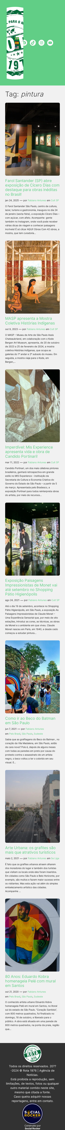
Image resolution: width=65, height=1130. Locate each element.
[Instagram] (41, 43)
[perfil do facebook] (24, 43)
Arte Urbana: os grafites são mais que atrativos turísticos (30, 849)
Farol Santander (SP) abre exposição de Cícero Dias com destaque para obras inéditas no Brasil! (32, 187)
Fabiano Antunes (37, 200)
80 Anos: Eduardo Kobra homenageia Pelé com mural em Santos (30, 981)
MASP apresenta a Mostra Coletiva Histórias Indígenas (30, 320)
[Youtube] (50, 43)
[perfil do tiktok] (33, 43)
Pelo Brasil (14, 733)
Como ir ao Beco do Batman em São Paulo (30, 720)
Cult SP (55, 200)
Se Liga (55, 858)
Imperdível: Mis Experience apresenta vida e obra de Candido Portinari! (29, 452)
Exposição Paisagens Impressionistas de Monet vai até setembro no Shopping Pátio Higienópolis (31, 587)
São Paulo (27, 733)
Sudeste (38, 733)
